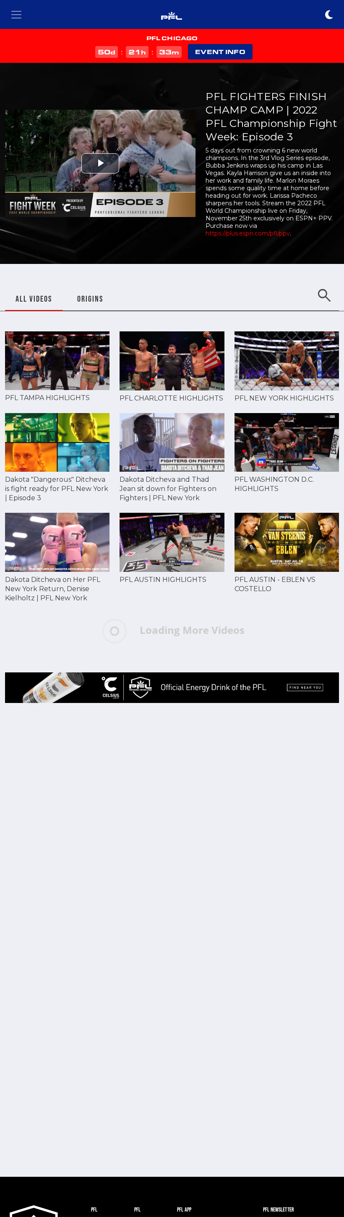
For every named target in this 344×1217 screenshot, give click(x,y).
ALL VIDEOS (34, 298)
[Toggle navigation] (16, 15)
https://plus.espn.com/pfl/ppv (248, 233)
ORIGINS (90, 298)
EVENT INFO (220, 52)
